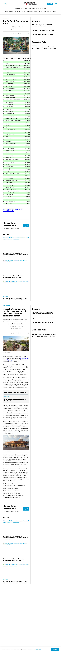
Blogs (54, 11)
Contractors (6, 17)
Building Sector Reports (45, 11)
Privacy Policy (38, 649)
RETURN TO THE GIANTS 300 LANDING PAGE (13, 210)
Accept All (55, 649)
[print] (28, 33)
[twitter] (16, 33)
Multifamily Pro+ (9, 11)
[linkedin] (13, 33)
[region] (30, 649)
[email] (20, 33)
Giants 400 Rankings (20, 11)
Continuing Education (32, 11)
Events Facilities (6, 305)
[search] (6, 4)
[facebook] (11, 33)
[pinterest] (18, 33)
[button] (4, 4)
